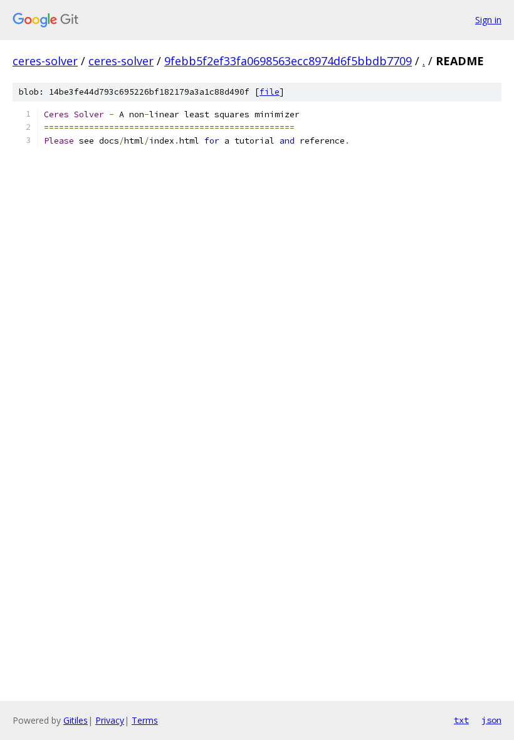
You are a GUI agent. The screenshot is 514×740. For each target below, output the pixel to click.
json (491, 720)
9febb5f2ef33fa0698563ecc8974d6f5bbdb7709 (288, 60)
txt (461, 720)
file (270, 92)
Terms (145, 720)
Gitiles (75, 720)
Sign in (488, 20)
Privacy (109, 720)
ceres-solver (45, 60)
